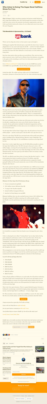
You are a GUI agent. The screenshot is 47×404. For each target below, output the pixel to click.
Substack (18, 401)
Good (11, 314)
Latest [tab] (7, 343)
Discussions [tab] (11, 343)
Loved (4, 314)
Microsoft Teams (25, 308)
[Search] (30, 2)
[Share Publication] (33, 2)
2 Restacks (16, 334)
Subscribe (37, 2)
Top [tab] (4, 343)
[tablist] (8, 343)
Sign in (43, 2)
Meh (15, 314)
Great (8, 314)
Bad (18, 314)
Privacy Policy (32, 378)
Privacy (22, 395)
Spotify (23, 305)
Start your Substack (20, 398)
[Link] (1, 31)
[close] (34, 358)
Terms (26, 395)
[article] (23, 350)
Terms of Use (29, 377)
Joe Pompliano (5, 11)
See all (5, 378)
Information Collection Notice (23, 378)
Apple (19, 305)
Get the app (29, 398)
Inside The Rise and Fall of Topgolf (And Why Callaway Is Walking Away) (17, 347)
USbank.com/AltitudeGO (11, 64)
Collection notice (31, 395)
